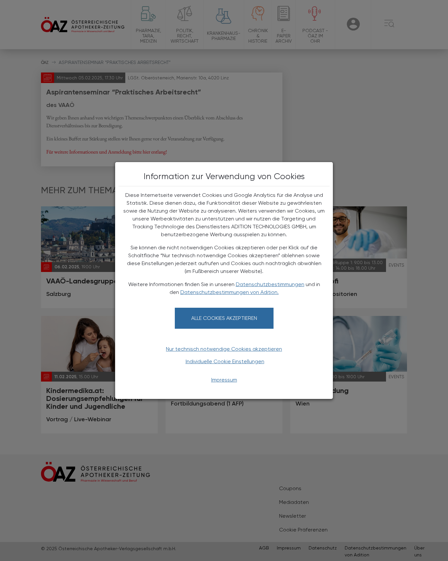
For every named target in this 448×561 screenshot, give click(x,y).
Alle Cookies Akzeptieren (224, 318)
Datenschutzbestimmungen (270, 284)
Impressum (224, 380)
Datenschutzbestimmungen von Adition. (229, 292)
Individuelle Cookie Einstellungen (225, 361)
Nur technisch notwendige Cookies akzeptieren (224, 349)
